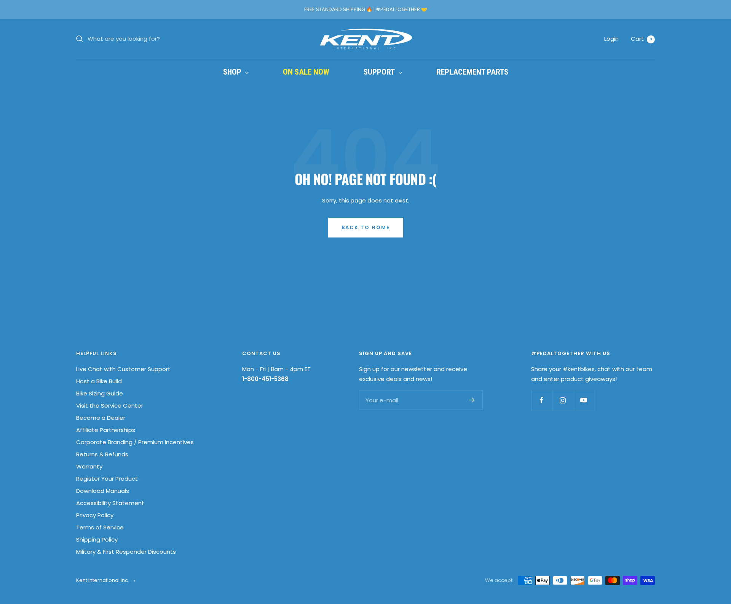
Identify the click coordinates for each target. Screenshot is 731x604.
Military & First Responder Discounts (126, 552)
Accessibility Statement (110, 503)
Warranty (89, 466)
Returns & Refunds (102, 454)
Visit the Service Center (109, 406)
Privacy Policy (94, 515)
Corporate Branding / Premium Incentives (135, 442)
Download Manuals (102, 491)
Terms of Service (100, 527)
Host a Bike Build (99, 381)
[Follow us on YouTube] (583, 400)
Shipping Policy (97, 539)
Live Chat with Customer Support (123, 369)
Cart (641, 39)
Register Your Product (107, 479)
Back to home (366, 227)
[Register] (472, 400)
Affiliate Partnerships (105, 430)
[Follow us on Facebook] (541, 400)
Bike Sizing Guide (99, 393)
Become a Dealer (100, 418)
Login (611, 39)
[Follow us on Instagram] (562, 400)
